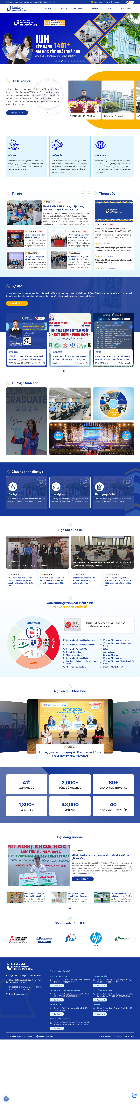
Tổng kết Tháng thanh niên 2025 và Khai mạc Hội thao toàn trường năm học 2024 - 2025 (73, 359)
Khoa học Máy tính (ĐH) (76, 667)
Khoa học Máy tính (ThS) (113, 667)
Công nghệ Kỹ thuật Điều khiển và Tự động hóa (118, 662)
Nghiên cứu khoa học (70, 691)
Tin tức (64, 9)
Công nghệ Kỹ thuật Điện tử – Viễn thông (117, 644)
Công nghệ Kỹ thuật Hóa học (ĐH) (80, 640)
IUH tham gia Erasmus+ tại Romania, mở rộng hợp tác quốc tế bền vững (84, 580)
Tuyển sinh (95, 9)
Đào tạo (77, 9)
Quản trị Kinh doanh (74, 652)
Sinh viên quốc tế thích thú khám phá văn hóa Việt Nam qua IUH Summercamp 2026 (52, 580)
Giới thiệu (48, 9)
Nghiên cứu (126, 9)
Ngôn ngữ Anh (109, 652)
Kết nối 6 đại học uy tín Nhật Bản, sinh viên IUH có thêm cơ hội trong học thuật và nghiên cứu (118, 582)
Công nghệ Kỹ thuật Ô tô (76, 649)
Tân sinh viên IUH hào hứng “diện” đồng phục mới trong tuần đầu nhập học (63, 208)
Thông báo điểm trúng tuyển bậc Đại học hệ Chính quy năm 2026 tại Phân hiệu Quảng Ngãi (113, 250)
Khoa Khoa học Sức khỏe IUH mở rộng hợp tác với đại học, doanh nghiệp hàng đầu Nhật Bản (20, 582)
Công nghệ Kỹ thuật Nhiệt (77, 658)
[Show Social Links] (6, 1098)
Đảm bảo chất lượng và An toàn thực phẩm (81, 662)
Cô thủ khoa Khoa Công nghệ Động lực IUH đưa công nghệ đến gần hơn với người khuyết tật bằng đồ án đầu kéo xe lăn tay (121, 894)
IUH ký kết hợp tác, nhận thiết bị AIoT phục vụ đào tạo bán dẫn (79, 237)
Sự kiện (17, 286)
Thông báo (107, 193)
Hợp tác (112, 9)
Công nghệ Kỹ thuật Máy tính (115, 658)
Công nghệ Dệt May (111, 655)
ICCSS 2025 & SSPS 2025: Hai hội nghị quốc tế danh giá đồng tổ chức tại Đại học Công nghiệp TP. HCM (28, 359)
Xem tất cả (15, 303)
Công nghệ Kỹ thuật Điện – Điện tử (80, 644)
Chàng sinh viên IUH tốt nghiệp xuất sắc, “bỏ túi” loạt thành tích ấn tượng (78, 894)
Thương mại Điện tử (74, 655)
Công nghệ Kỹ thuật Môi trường (116, 640)
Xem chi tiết (15, 113)
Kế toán (106, 649)
